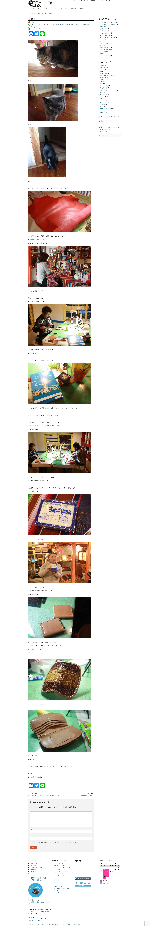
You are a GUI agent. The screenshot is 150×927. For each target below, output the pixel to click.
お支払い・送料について (37, 880)
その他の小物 (103, 29)
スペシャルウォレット (106, 33)
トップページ (74, 0)
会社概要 (33, 872)
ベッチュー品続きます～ (87, 795)
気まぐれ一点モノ (105, 47)
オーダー (102, 94)
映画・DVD (103, 102)
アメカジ (102, 79)
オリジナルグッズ (105, 35)
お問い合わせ (34, 874)
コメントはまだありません (38, 29)
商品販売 (33, 865)
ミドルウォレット (105, 27)
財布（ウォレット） (77, 24)
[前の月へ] (113, 864)
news (32, 24)
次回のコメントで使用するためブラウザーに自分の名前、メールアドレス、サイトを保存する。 (55, 842)
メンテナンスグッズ (105, 56)
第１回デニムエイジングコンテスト (109, 121)
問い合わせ (111, 0)
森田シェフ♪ (40, 587)
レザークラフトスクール (44, 24)
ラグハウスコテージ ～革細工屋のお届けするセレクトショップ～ (39, 902)
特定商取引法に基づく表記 (38, 878)
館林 (35, 27)
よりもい (102, 131)
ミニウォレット (104, 54)
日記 (58, 24)
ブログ (80, 0)
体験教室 (93, 0)
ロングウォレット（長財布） (108, 22)
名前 (31, 829)
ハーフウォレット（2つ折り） (108, 25)
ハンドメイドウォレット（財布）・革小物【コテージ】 (56, 924)
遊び (101, 84)
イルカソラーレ (104, 51)
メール (32, 836)
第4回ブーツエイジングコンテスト (108, 127)
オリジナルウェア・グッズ (107, 37)
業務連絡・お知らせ (65, 24)
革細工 (88, 24)
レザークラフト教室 (102, 0)
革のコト (102, 113)
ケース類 (102, 41)
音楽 (101, 92)
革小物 (84, 24)
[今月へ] (115, 864)
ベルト (102, 45)
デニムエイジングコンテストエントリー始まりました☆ (43, 795)
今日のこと (54, 24)
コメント (32, 810)
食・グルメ (31, 27)
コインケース (103, 31)
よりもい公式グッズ (105, 49)
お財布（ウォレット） (106, 43)
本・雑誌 (102, 104)
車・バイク (103, 73)
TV (100, 111)
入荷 (101, 98)
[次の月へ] (118, 864)
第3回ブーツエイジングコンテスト (108, 117)
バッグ (102, 39)
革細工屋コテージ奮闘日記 (35, 920)
